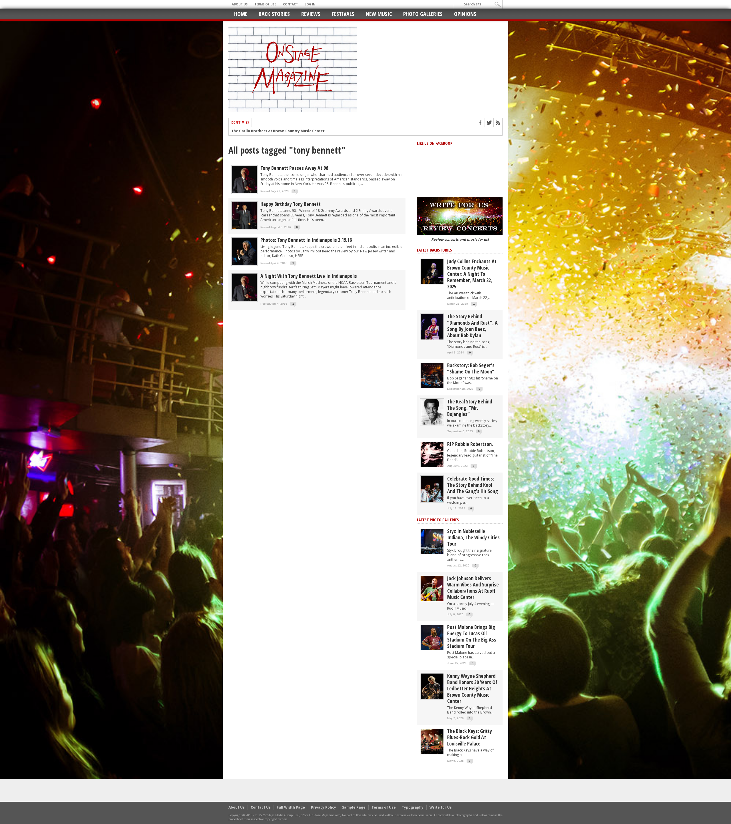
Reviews (310, 14)
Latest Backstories (434, 250)
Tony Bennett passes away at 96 (294, 168)
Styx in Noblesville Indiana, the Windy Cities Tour (473, 537)
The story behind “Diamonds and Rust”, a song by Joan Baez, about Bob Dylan (472, 325)
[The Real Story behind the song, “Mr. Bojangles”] (432, 411)
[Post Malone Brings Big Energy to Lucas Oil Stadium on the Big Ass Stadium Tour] (432, 637)
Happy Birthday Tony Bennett (290, 204)
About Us (240, 4)
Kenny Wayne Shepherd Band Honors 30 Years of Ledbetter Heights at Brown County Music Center (472, 688)
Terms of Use (265, 4)
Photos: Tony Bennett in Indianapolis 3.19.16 (306, 240)
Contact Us (261, 807)
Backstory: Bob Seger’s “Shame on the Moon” (471, 368)
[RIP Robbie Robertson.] (432, 454)
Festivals (343, 14)
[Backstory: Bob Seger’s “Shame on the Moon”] (432, 375)
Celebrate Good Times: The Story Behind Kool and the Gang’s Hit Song (472, 484)
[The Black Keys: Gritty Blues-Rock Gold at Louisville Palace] (432, 741)
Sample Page (354, 807)
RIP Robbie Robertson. (470, 444)
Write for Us (440, 807)
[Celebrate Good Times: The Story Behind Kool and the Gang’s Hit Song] (432, 488)
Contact (290, 4)
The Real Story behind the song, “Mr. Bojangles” (469, 407)
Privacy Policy (323, 807)
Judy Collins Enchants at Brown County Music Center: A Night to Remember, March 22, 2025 (472, 274)
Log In (310, 4)
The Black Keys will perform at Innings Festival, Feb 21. (281, 131)
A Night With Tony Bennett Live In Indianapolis (308, 276)
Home (240, 14)
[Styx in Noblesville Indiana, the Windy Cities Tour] (432, 541)
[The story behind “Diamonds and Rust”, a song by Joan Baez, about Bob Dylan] (432, 326)
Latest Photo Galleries (438, 519)
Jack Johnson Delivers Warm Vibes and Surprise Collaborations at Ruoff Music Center (473, 587)
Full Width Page (291, 807)
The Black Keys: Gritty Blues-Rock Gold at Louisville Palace (469, 737)
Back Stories (274, 14)
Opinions (465, 14)
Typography (412, 807)
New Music (379, 14)
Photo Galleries (423, 14)
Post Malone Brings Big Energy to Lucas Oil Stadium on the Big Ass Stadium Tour (471, 636)
